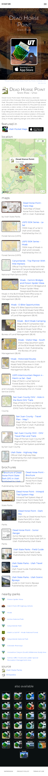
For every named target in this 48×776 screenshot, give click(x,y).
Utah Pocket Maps (18, 129)
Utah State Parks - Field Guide (28, 549)
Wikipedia (11, 675)
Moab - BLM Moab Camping (31, 321)
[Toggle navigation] (45, 4)
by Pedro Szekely (24, 81)
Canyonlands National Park (17, 639)
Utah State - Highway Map (24, 452)
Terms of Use (38, 771)
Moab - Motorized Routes (23, 359)
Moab (9, 613)
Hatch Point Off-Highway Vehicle (20, 606)
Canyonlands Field (14, 626)
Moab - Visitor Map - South (31, 340)
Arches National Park (15, 619)
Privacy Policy (23, 771)
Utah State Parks (14, 670)
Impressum (8, 771)
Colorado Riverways (15, 646)
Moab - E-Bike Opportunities (25, 305)
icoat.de (6, 4)
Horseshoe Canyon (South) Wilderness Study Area (26, 652)
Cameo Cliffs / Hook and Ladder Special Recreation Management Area (22, 659)
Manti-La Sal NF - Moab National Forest (22, 632)
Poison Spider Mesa (15, 599)
